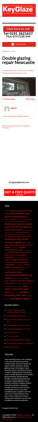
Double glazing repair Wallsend (17, 236)
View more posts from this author (16, 116)
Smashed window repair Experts (19, 340)
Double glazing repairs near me (18, 325)
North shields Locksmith (18, 278)
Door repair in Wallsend (23, 219)
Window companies (23, 415)
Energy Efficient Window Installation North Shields (16, 311)
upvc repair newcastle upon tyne (17, 288)
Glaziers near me (13, 332)
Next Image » (31, 99)
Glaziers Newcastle (15, 247)
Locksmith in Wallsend (12, 262)
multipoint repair (14, 272)
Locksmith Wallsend (19, 265)
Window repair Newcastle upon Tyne (14, 73)
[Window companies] (19, 15)
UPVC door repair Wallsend (16, 286)
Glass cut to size (13, 336)
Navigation (21, 44)
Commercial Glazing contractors (19, 329)
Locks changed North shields (21, 257)
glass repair (26, 242)
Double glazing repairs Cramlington (22, 234)
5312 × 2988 (28, 70)
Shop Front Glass (13, 347)
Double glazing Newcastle (16, 316)
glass (19, 242)
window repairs (21, 298)
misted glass (15, 267)
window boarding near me (17, 293)
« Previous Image (8, 99)
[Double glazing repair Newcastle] (19, 95)
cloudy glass (18, 216)
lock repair (18, 250)
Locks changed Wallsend (16, 259)
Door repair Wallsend (22, 221)
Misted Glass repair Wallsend (17, 269)
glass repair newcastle (13, 245)
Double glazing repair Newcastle (18, 228)
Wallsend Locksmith (15, 292)
